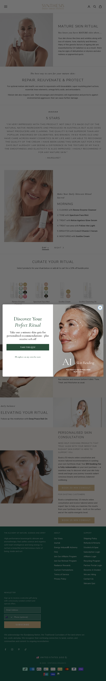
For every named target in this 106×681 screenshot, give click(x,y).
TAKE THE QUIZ (27, 347)
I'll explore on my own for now (28, 357)
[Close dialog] (100, 307)
